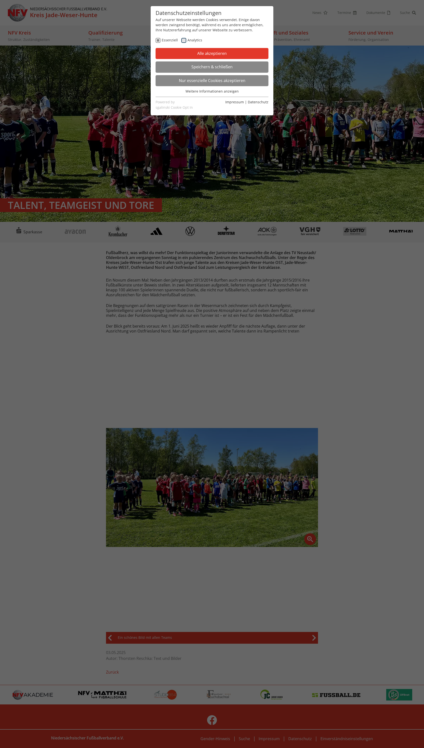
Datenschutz (258, 102)
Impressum (234, 102)
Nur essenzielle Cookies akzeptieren (212, 80)
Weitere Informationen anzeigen (212, 91)
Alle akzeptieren (212, 53)
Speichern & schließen (212, 67)
